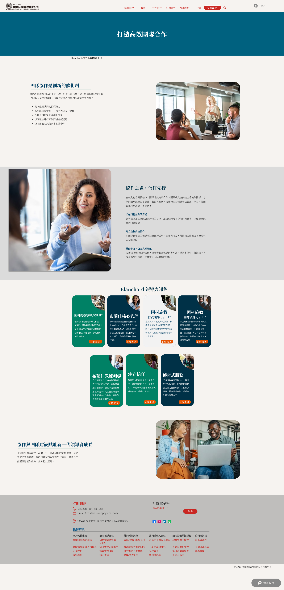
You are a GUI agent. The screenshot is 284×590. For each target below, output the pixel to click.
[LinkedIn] (164, 521)
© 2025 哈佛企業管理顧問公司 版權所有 (253, 566)
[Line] (169, 521)
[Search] (225, 8)
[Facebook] (154, 521)
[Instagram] (159, 521)
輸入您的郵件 (160, 508)
